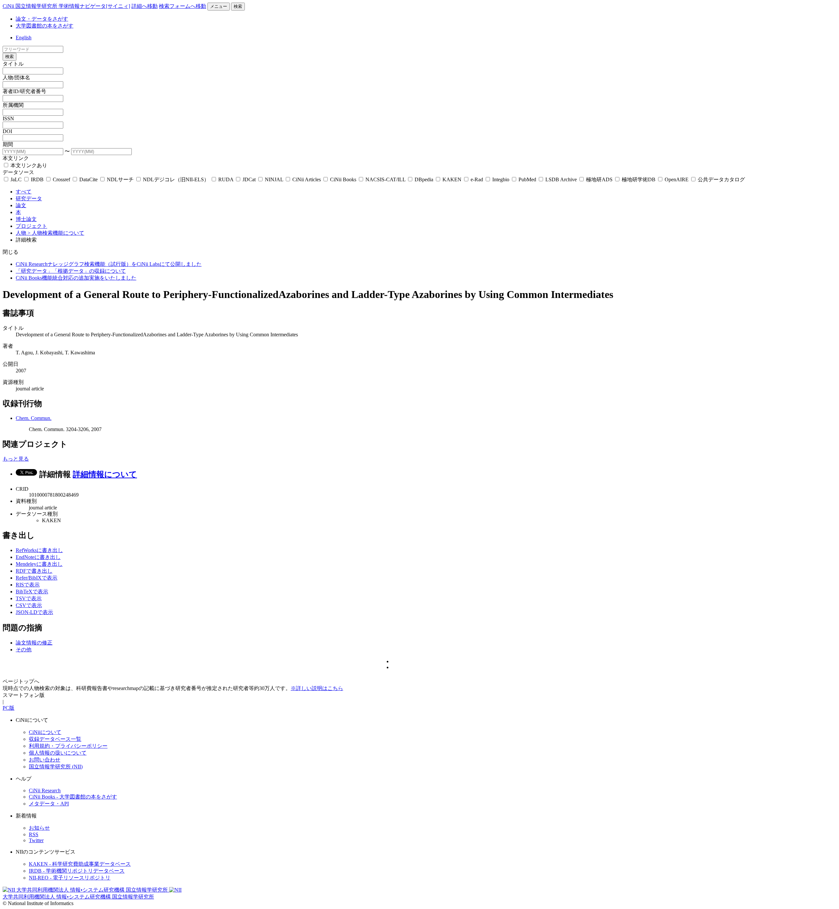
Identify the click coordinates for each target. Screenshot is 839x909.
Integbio (501, 179)
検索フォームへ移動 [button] (182, 6)
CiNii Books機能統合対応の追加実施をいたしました (76, 278)
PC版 (8, 708)
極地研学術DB (638, 179)
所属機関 (13, 105)
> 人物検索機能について (56, 233)
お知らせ (39, 828)
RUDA (226, 179)
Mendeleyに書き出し (39, 564)
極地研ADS (599, 179)
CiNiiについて (45, 732)
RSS (33, 834)
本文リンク (16, 158)
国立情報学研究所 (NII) (56, 766)
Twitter (36, 840)
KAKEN (452, 179)
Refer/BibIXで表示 (36, 578)
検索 (238, 6)
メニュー (218, 6)
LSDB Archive (561, 179)
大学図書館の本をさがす (44, 26)
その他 (23, 649)
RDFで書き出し (34, 571)
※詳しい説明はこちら (317, 688)
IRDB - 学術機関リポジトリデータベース (77, 871)
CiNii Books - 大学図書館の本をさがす (73, 797)
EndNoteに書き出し (38, 557)
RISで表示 (28, 584)
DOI (7, 131)
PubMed (527, 179)
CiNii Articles (306, 179)
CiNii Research (45, 790)
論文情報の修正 (34, 642)
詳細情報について (105, 474)
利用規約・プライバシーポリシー (68, 746)
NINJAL (273, 179)
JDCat (249, 179)
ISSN (8, 118)
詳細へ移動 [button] (144, 6)
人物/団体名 (16, 77)
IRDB (37, 179)
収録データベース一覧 (55, 739)
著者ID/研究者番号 (24, 91)
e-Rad (476, 179)
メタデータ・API (49, 803)
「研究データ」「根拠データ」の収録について (71, 271)
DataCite (88, 179)
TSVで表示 (29, 598)
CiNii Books (343, 179)
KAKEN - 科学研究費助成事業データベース (80, 864)
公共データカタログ (720, 179)
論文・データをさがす (42, 19)
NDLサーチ (120, 179)
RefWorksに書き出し (39, 550)
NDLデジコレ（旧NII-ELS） (176, 179)
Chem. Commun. (33, 418)
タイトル (13, 64)
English (23, 37)
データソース (18, 172)
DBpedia (424, 179)
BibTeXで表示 (32, 591)
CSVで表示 (29, 605)
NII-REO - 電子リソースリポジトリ (69, 877)
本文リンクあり (28, 165)
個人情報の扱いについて (58, 753)
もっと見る (16, 459)
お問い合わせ (44, 759)
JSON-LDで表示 (34, 612)
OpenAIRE (676, 179)
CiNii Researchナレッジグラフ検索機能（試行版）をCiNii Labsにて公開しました (109, 264)
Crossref (61, 179)
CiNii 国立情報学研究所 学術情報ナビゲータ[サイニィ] (66, 6)
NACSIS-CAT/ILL (385, 179)
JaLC (16, 179)
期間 (8, 144)
